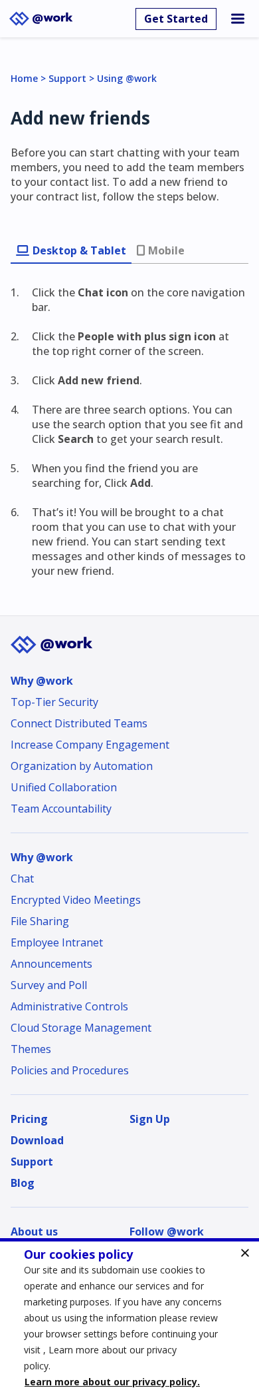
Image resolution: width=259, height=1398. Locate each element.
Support (67, 78)
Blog (23, 1183)
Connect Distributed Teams (79, 723)
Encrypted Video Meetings (76, 899)
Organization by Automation (82, 766)
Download (37, 1140)
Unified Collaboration (64, 787)
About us (34, 1231)
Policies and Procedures (70, 1070)
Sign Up (150, 1119)
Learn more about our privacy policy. (112, 1381)
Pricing (29, 1119)
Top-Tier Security (54, 702)
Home (24, 78)
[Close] (245, 1253)
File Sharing (40, 921)
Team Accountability (61, 808)
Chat (22, 878)
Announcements (51, 963)
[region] (129, 1318)
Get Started (176, 18)
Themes (31, 1049)
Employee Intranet (57, 942)
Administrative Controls (69, 1006)
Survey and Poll (49, 985)
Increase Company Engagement (90, 744)
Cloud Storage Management (81, 1027)
